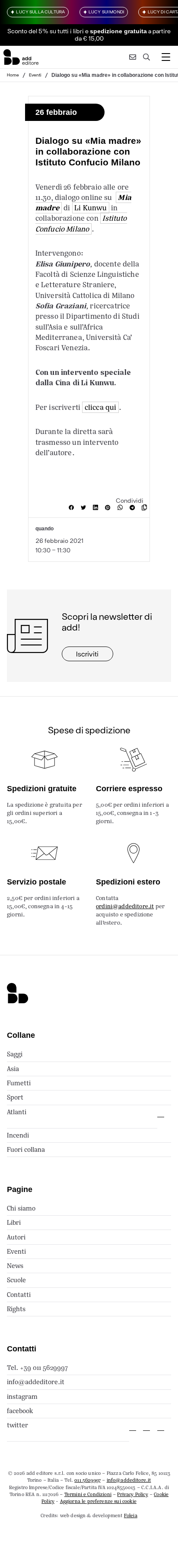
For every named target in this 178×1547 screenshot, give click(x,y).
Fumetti (19, 1082)
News (15, 1265)
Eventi (35, 74)
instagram (22, 1396)
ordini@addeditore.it (125, 906)
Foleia (130, 1515)
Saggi (14, 1054)
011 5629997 (87, 1480)
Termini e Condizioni (87, 1494)
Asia (13, 1068)
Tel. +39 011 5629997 (37, 1367)
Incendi (18, 1135)
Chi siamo (21, 1208)
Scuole (16, 1279)
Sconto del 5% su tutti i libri (45, 31)
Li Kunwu (90, 208)
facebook (20, 1410)
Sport (15, 1097)
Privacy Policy (132, 1494)
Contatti (19, 1294)
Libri (14, 1222)
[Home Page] (21, 57)
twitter (17, 1425)
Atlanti (16, 1111)
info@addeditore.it (35, 1381)
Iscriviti (87, 654)
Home (13, 74)
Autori (16, 1237)
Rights (16, 1308)
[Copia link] (146, 507)
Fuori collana (26, 1149)
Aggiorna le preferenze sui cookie (98, 1501)
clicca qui (101, 407)
